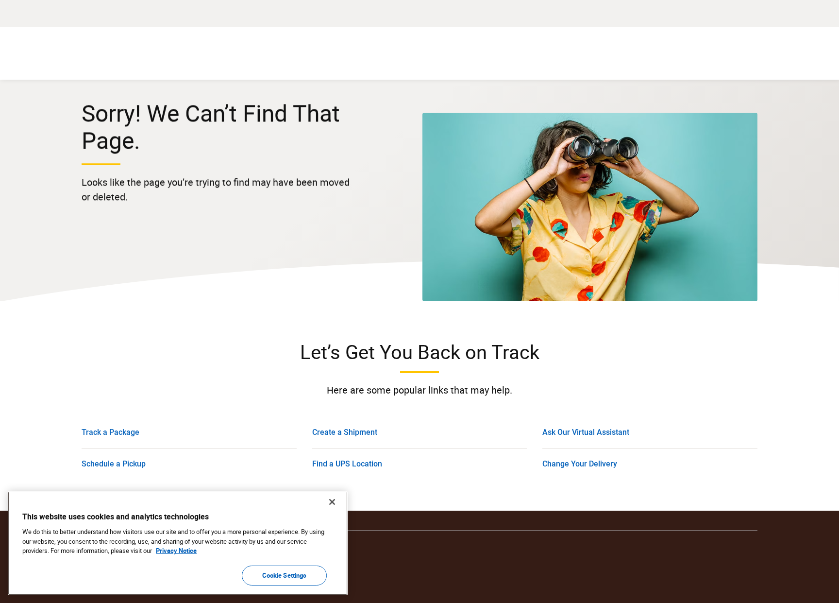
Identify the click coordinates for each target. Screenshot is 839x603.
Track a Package (110, 432)
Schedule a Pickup (114, 463)
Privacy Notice (176, 550)
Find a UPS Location (347, 463)
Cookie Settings (284, 574)
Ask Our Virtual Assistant (585, 432)
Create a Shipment (344, 432)
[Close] (332, 502)
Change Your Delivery (579, 463)
